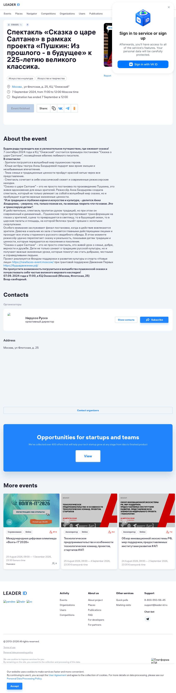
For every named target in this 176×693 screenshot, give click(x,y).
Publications (96, 13)
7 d (171, 532)
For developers (96, 619)
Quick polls (122, 600)
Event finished (20, 108)
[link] (31, 531)
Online (28, 532)
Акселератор (71, 532)
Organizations (67, 13)
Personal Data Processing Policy (24, 678)
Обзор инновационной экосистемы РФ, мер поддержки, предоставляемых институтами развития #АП (147, 542)
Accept (14, 686)
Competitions (48, 13)
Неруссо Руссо (36, 318)
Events (7, 13)
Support (149, 593)
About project (95, 600)
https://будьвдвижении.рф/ (20, 265)
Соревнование (14, 532)
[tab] (74, 593)
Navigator (32, 13)
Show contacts (126, 319)
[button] (74, 593)
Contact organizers (88, 410)
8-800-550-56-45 (155, 600)
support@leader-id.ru (155, 605)
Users (82, 13)
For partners (94, 624)
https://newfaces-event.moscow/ (33, 262)
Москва (17, 86)
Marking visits (123, 605)
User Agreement (58, 675)
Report (107, 75)
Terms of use (9, 647)
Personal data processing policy (18, 652)
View (88, 456)
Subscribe (157, 319)
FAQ (90, 614)
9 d (113, 532)
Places (19, 13)
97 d (55, 532)
